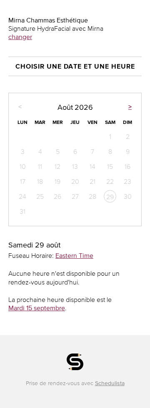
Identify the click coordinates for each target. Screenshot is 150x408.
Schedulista (110, 383)
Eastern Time (74, 255)
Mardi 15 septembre (36, 308)
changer (20, 36)
